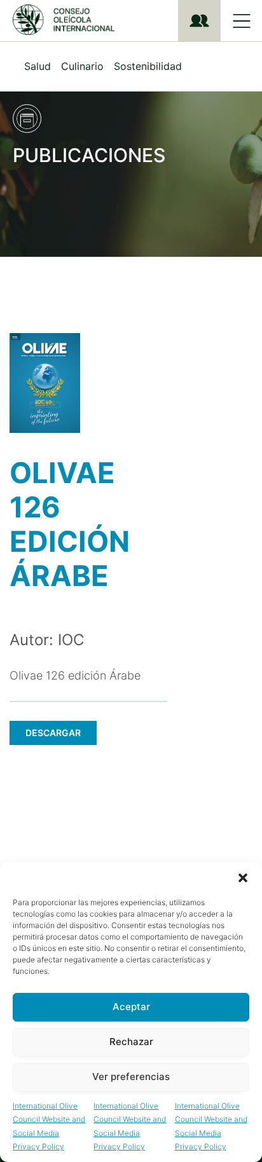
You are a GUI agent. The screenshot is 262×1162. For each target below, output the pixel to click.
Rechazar (131, 1042)
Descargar (53, 732)
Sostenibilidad (148, 66)
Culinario (82, 66)
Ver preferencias (131, 1076)
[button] (243, 877)
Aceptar (131, 1007)
